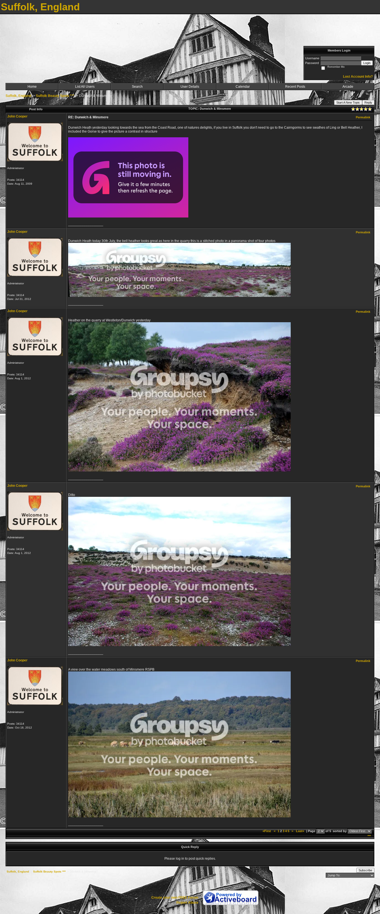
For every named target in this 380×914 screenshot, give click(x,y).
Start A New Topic (348, 102)
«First (267, 831)
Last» (300, 831)
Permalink (363, 117)
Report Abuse (187, 903)
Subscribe (365, 870)
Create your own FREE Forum (174, 898)
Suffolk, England (18, 96)
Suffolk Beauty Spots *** (55, 96)
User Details (190, 87)
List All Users (85, 87)
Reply (368, 102)
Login (367, 63)
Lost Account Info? (358, 77)
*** (369, 836)
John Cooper (17, 116)
